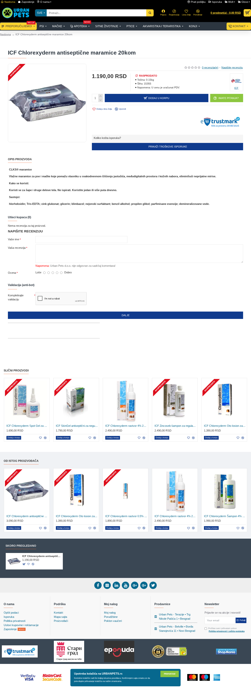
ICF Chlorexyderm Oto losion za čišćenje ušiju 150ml (225, 425)
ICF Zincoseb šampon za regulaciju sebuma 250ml (176, 425)
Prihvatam (169, 674)
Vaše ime (13, 239)
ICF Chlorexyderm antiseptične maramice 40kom (27, 516)
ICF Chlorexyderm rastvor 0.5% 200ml (126, 516)
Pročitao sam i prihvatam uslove (226, 629)
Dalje (126, 315)
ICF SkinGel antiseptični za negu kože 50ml (77, 425)
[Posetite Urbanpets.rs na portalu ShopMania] (226, 651)
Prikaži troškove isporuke (167, 146)
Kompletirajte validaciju (16, 297)
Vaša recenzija (17, 247)
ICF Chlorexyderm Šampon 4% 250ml (225, 516)
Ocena (12, 272)
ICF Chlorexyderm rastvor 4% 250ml (126, 425)
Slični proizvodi (16, 370)
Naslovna (5, 34)
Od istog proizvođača (21, 460)
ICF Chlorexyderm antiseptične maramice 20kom (41, 556)
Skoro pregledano (21, 545)
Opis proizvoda (20, 159)
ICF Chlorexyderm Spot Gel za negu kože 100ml (27, 425)
